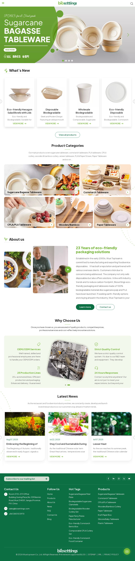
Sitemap (92, 554)
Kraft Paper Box (105, 515)
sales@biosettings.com (19, 508)
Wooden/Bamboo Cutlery (109, 506)
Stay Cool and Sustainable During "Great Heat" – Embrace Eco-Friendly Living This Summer (67, 443)
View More (17, 123)
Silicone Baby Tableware (108, 519)
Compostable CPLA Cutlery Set (81, 532)
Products (51, 498)
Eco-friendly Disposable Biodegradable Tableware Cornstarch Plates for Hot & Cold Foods (116, 111)
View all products (67, 134)
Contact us (105, 307)
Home (50, 494)
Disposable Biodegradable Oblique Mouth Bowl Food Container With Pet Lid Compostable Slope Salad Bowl (51, 111)
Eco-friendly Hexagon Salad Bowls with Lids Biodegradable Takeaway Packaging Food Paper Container (19, 111)
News (49, 506)
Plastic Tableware (105, 523)
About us (51, 502)
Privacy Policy (111, 554)
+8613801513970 (16, 513)
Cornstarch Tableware (107, 498)
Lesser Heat (99, 443)
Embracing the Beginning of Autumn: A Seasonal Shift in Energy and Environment (21, 443)
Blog (49, 519)
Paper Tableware (105, 510)
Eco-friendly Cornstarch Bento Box (79, 525)
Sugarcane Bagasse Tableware (111, 494)
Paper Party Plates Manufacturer (76, 517)
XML (100, 554)
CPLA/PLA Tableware (107, 502)
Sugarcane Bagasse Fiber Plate (80, 495)
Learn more (85, 307)
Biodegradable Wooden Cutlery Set (79, 510)
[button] (63, 61)
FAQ (49, 510)
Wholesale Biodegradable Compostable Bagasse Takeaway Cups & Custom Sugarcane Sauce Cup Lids (83, 111)
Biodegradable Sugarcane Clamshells (80, 503)
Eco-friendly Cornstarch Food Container (79, 539)
